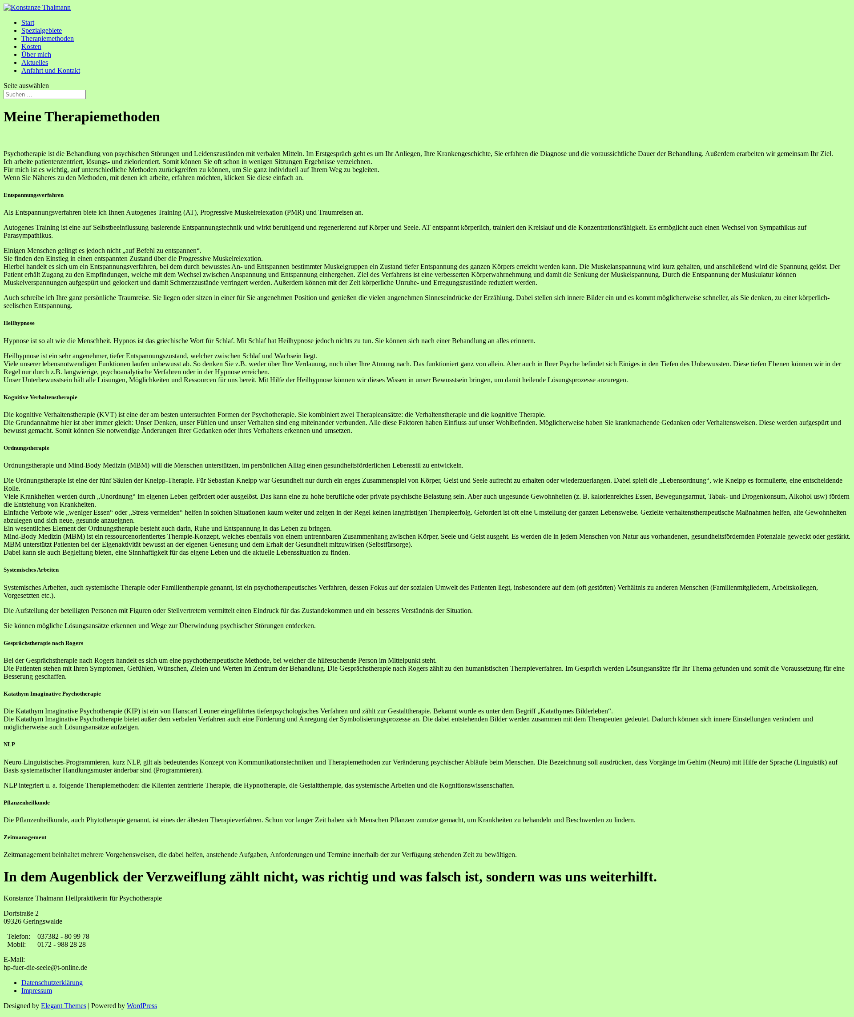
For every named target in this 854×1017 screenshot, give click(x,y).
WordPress (142, 1005)
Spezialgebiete (41, 30)
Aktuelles (34, 62)
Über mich (36, 54)
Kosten (31, 46)
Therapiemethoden (47, 38)
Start (27, 22)
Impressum (36, 990)
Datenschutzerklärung (52, 982)
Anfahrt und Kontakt (50, 70)
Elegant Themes (63, 1005)
